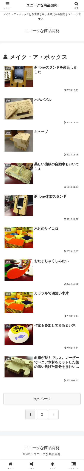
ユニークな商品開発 (42, 5)
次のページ (42, 399)
